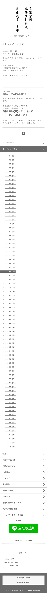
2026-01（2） (10, 160)
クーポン (6, 497)
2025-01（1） (10, 184)
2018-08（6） (10, 415)
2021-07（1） (10, 303)
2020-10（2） (10, 335)
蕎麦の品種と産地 (10, 509)
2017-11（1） (10, 443)
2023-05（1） (10, 236)
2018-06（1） (10, 423)
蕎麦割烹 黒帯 (17, 591)
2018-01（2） (10, 439)
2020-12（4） (10, 331)
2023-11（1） (10, 220)
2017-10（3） (10, 446)
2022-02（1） (10, 279)
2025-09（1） (10, 176)
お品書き (6, 472)
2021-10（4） (10, 291)
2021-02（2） (10, 323)
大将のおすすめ (9, 466)
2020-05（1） (10, 347)
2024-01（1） (10, 212)
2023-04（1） (10, 239)
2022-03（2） (10, 275)
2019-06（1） (10, 387)
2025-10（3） (10, 172)
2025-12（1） (10, 164)
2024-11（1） (10, 192)
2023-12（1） (10, 216)
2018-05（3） (10, 427)
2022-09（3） (10, 259)
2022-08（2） (10, 263)
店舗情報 (6, 484)
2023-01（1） (10, 247)
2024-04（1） (10, 200)
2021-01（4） (10, 327)
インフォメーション (11, 149)
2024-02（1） (10, 208)
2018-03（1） (10, 431)
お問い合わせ (8, 490)
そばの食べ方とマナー (12, 503)
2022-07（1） (10, 267)
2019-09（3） (10, 375)
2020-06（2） (10, 343)
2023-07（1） (10, 232)
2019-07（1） (10, 383)
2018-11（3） (10, 407)
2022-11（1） (10, 255)
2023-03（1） (10, 243)
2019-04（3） (10, 395)
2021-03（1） (10, 319)
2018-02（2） (10, 435)
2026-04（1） (10, 156)
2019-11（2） (10, 367)
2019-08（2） (10, 379)
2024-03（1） (10, 204)
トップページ (8, 143)
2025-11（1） (10, 168)
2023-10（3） (10, 224)
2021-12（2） (10, 287)
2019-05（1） (10, 391)
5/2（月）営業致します (13, 54)
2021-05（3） (10, 311)
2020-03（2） (10, 355)
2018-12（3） (10, 403)
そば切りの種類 (9, 460)
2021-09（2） (10, 295)
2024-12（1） (10, 188)
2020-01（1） (10, 359)
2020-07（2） (10, 339)
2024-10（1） (10, 196)
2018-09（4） (10, 411)
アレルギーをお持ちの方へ (14, 515)
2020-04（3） (10, 351)
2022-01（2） (10, 283)
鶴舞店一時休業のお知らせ (15, 94)
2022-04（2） (10, 271)
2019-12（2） (10, 363)
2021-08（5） (10, 299)
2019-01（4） (10, 399)
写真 (4, 454)
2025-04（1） (10, 180)
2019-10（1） (10, 371)
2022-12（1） (10, 251)
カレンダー (7, 478)
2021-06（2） (10, 307)
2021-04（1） (10, 315)
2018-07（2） (10, 419)
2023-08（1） (10, 228)
